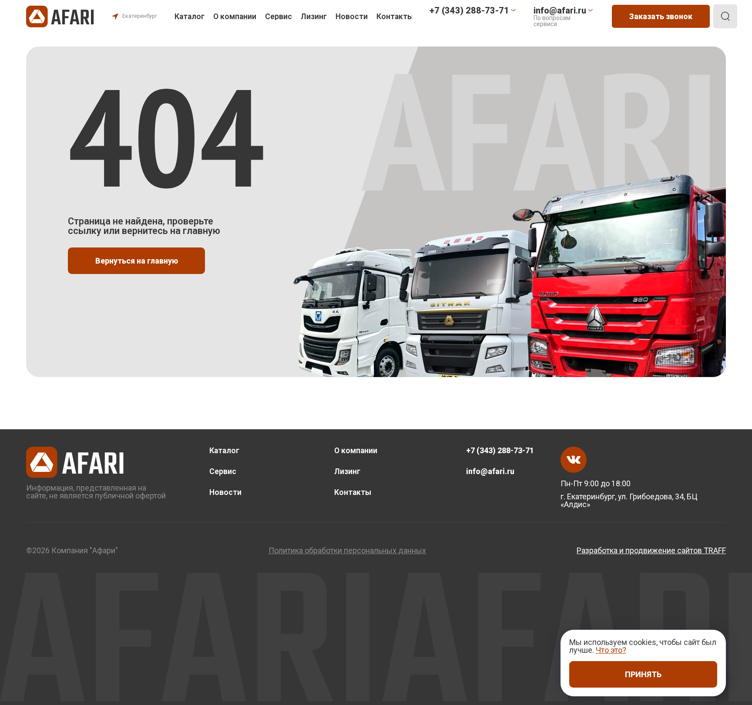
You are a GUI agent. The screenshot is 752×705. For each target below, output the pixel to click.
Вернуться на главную (136, 260)
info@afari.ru (490, 471)
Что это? (611, 650)
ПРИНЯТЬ (643, 674)
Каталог (190, 16)
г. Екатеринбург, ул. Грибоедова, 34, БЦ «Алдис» (629, 500)
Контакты (394, 16)
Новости (352, 16)
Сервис (278, 16)
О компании (234, 16)
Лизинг (314, 16)
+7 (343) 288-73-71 (500, 450)
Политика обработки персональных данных (347, 551)
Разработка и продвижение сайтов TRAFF (651, 551)
